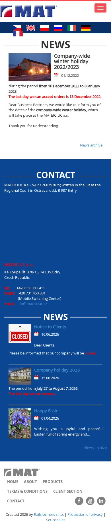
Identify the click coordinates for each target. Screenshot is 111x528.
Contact (15, 501)
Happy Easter (47, 410)
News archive (91, 145)
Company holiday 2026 (57, 370)
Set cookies (55, 519)
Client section (68, 491)
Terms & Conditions (27, 491)
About (30, 481)
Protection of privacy (85, 514)
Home (12, 481)
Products (53, 481)
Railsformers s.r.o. (49, 514)
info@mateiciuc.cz (32, 303)
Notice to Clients (50, 326)
